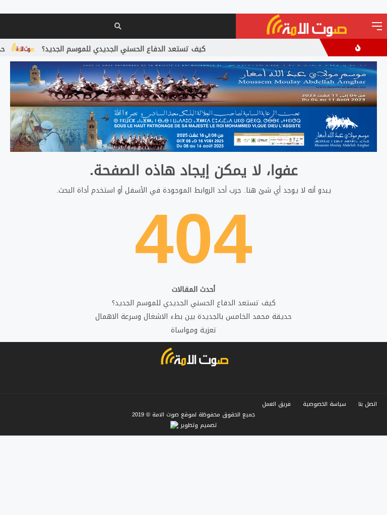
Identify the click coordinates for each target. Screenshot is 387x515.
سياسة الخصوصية (324, 404)
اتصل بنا (367, 404)
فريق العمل (276, 404)
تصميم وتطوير (197, 425)
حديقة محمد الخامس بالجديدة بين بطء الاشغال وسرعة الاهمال (193, 316)
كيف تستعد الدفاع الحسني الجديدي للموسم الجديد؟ (132, 49)
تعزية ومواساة (194, 330)
